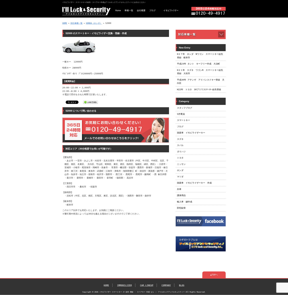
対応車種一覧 (76, 23)
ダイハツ (181, 151)
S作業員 (181, 114)
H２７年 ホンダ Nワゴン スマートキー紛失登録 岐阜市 (200, 56)
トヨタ (180, 158)
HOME (64, 23)
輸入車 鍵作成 (184, 201)
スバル (180, 145)
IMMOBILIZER (124, 285)
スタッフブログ (184, 108)
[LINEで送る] (90, 102)
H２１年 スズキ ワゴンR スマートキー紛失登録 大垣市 (200, 72)
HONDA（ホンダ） (94, 23)
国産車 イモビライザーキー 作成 (194, 183)
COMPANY (166, 285)
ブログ (152, 10)
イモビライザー (170, 10)
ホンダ (180, 170)
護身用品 (181, 195)
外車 (179, 189)
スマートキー (183, 120)
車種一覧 (128, 10)
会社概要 (141, 10)
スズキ (180, 139)
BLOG (181, 285)
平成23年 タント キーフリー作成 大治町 (198, 63)
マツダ (180, 176)
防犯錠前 (181, 208)
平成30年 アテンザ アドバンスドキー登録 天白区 (200, 81)
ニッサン (181, 164)
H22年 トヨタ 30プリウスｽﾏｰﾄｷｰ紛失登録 (199, 89)
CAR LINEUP (146, 285)
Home (118, 10)
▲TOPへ (214, 274)
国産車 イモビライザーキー (191, 132)
